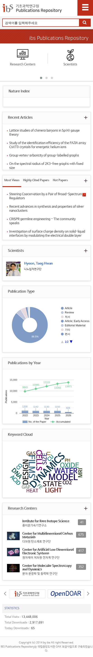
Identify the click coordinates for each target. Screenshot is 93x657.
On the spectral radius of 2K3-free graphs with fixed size (46, 166)
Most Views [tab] (11, 180)
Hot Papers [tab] (60, 180)
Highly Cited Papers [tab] (36, 180)
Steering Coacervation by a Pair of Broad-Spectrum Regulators (45, 196)
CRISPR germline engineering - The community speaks (42, 221)
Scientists (70, 64)
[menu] (85, 8)
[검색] (84, 23)
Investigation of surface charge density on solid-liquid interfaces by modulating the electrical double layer (47, 233)
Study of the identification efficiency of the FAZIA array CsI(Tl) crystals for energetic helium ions (47, 145)
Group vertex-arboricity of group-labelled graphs (44, 155)
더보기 (85, 117)
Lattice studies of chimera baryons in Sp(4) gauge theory (44, 132)
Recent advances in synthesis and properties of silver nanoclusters (46, 208)
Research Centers (22, 64)
